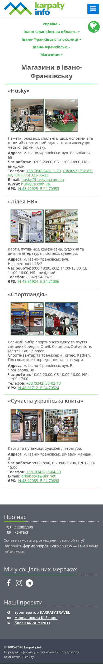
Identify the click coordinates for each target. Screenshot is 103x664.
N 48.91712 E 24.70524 (38, 387)
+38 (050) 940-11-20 (43, 170)
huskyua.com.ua (35, 184)
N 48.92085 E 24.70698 (38, 480)
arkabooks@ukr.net (38, 476)
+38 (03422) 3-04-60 (43, 471)
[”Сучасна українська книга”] (26, 424)
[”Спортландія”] (26, 318)
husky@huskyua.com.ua (42, 179)
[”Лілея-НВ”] (26, 225)
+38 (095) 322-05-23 (31, 175)
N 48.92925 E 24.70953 (38, 188)
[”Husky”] (26, 114)
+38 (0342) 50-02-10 (43, 383)
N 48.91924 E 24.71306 (38, 281)
